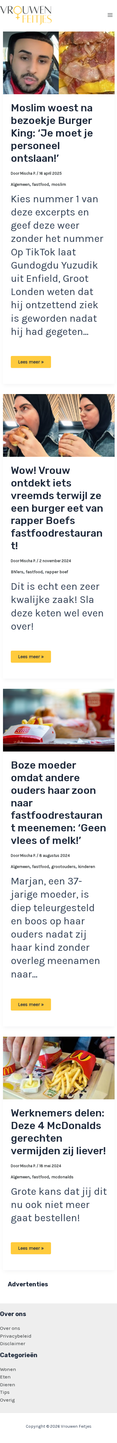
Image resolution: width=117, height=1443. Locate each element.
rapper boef (56, 571)
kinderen (86, 866)
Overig (7, 1400)
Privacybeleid (16, 1336)
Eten (5, 1377)
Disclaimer (12, 1343)
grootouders (63, 866)
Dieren (7, 1384)
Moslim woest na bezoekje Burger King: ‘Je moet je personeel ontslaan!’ (52, 133)
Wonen (8, 1369)
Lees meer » (31, 363)
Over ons (10, 1328)
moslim (58, 184)
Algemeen (20, 184)
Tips (5, 1392)
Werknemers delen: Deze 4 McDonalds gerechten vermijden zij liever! (58, 1132)
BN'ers (17, 571)
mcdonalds (62, 1176)
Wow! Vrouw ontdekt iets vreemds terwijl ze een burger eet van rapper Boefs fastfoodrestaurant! (57, 508)
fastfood (40, 184)
